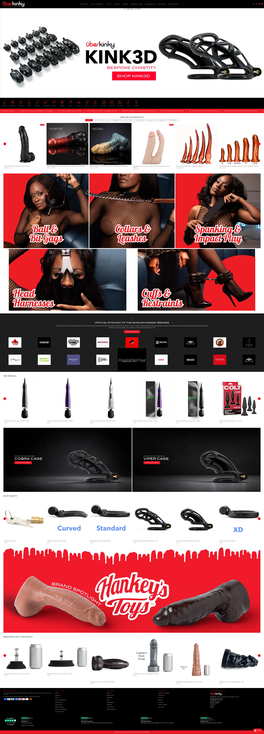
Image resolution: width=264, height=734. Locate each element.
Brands (125, 4)
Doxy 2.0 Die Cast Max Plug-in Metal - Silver (103, 420)
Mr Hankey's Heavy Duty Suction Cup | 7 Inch (60, 673)
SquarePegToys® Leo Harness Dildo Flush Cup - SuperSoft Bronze (238, 166)
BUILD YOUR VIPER (152, 462)
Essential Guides (137, 4)
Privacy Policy (58, 704)
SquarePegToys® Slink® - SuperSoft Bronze (189, 166)
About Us (57, 693)
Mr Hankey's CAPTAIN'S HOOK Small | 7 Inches (146, 673)
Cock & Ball (110, 697)
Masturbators (110, 702)
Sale (183, 4)
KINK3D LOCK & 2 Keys (10, 540)
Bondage (160, 700)
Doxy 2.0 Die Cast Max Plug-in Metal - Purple (60, 420)
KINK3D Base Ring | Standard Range (100, 540)
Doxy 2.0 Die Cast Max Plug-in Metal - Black (16, 420)
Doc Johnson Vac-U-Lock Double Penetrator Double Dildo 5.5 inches (151, 167)
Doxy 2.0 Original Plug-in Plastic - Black (188, 420)
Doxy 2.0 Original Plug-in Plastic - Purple (145, 420)
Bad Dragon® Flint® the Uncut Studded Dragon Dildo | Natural (109, 166)
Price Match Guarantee (61, 709)
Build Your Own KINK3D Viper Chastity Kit (188, 540)
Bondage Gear (110, 695)
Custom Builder (173, 4)
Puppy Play (161, 702)
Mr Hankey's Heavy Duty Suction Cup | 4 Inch (17, 673)
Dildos (108, 700)
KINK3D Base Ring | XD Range (227, 540)
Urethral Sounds (162, 704)
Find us (57, 697)
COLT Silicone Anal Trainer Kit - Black (230, 420)
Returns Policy (59, 702)
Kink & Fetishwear (97, 4)
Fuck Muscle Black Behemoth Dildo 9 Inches (17, 166)
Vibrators (109, 704)
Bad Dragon (162, 4)
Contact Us (58, 695)
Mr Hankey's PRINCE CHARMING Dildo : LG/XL (231, 681)
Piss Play (160, 697)
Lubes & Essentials (111, 709)
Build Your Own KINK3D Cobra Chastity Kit (145, 540)
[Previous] (4, 144)
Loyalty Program (59, 711)
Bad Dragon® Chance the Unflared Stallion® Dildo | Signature (66, 166)
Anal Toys (109, 693)
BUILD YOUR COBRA (23, 462)
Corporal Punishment (164, 693)
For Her (117, 4)
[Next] (259, 144)
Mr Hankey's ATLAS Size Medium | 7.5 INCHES (102, 681)
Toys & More (84, 4)
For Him (108, 4)
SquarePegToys (150, 4)
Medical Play (161, 695)
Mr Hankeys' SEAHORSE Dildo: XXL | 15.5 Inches (189, 681)
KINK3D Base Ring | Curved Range (56, 540)
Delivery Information (60, 700)
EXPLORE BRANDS (132, 331)
